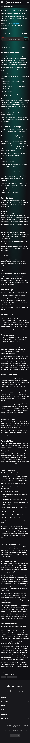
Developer (5, 10)
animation (9, 676)
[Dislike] (7, 48)
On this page (5, 44)
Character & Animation (12, 672)
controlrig (4, 676)
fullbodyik (15, 676)
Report (25, 33)
